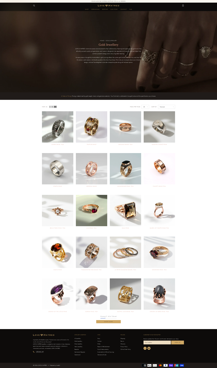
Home (102, 40)
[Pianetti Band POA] (159, 168)
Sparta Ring (57, 186)
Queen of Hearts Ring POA (159, 228)
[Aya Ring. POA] (91, 210)
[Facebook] (145, 348)
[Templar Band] (91, 127)
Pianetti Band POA (159, 186)
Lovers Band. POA (57, 144)
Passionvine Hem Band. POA (91, 269)
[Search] (34, 5)
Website (52, 365)
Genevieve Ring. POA (159, 269)
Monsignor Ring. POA (125, 186)
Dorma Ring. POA (91, 311)
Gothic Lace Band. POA (125, 311)
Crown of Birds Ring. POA (159, 311)
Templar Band (91, 144)
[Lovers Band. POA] (57, 127)
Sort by (154, 106)
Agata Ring (57, 269)
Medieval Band (91, 186)
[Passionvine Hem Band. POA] (91, 252)
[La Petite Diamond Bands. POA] (125, 252)
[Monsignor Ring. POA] (125, 168)
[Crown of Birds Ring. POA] (159, 294)
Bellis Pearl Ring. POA (57, 228)
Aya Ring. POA (92, 228)
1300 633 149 (40, 351)
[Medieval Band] (91, 168)
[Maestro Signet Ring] (159, 127)
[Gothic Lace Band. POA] (125, 294)
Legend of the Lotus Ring (57, 311)
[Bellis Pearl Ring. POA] (57, 210)
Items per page (135, 106)
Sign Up (177, 342)
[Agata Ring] (57, 252)
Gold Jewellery (111, 40)
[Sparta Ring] (57, 168)
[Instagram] (148, 348)
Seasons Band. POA (125, 144)
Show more (108, 321)
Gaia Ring (125, 228)
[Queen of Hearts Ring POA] (159, 210)
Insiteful (58, 365)
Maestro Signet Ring (159, 144)
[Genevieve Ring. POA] (159, 252)
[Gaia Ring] (125, 210)
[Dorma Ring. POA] (91, 294)
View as (44, 106)
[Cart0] (183, 5)
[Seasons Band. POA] (125, 127)
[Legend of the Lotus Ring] (57, 294)
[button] (50, 107)
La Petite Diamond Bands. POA (125, 269)
